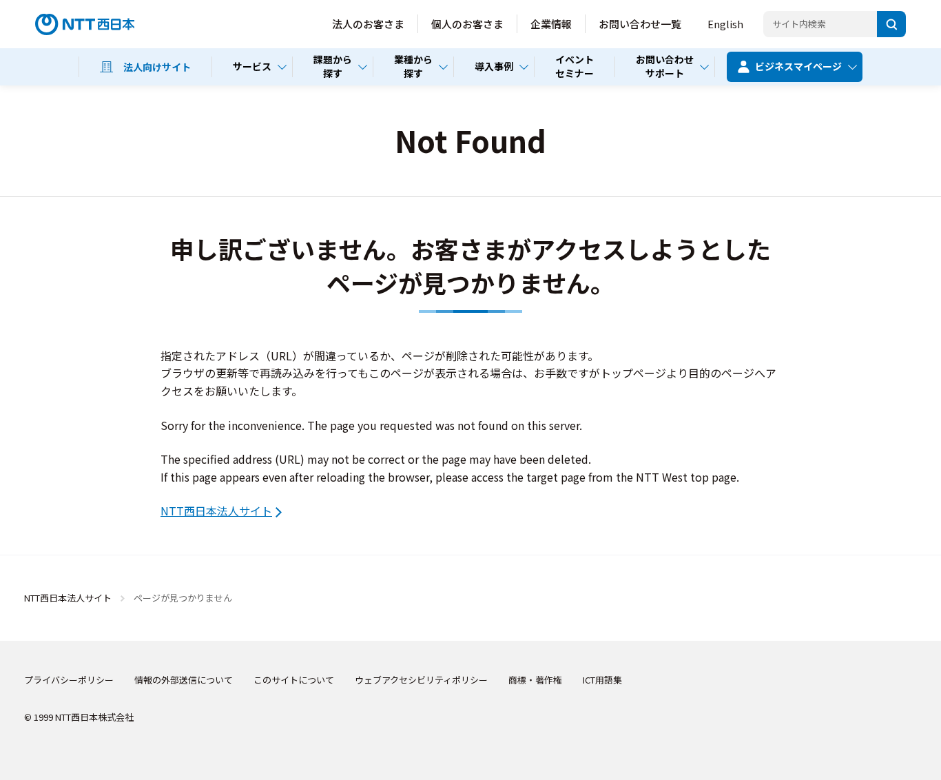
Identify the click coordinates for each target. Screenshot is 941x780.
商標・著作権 (535, 679)
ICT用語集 (602, 679)
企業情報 (551, 24)
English (725, 24)
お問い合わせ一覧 (640, 24)
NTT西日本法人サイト (216, 510)
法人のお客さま (368, 24)
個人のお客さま (467, 24)
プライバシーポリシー (69, 679)
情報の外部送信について (183, 679)
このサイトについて (294, 679)
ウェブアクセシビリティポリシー (421, 679)
